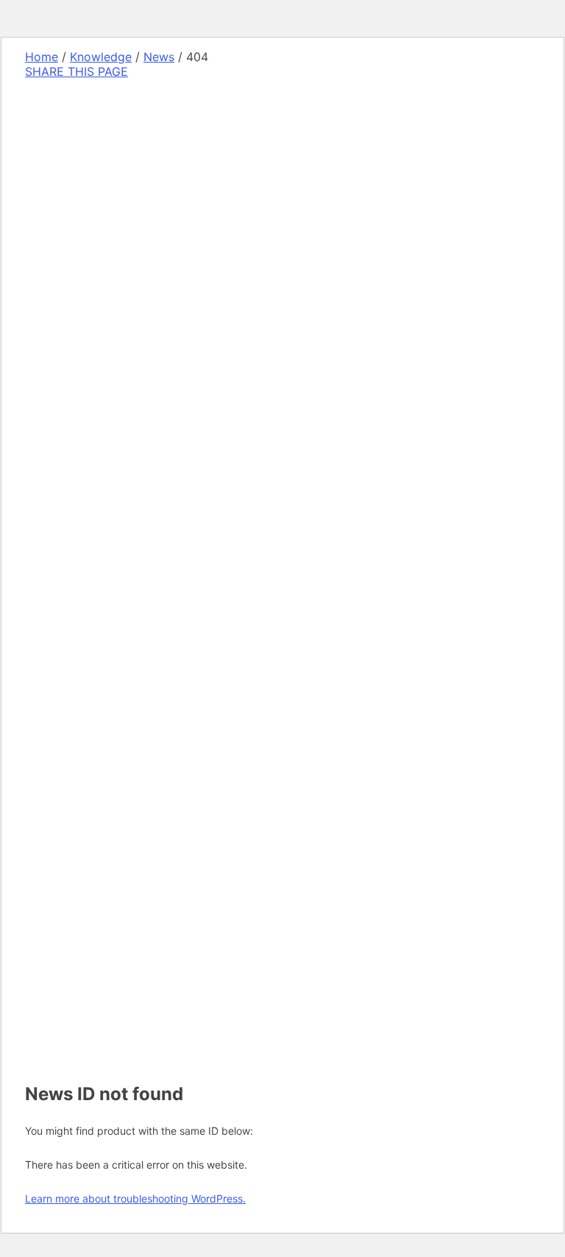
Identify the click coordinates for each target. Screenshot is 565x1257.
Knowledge (101, 56)
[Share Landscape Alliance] (126, 451)
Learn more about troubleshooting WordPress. (135, 1198)
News (158, 56)
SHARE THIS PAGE (76, 71)
